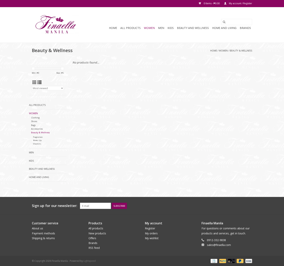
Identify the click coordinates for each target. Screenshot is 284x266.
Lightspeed (89, 261)
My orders (151, 233)
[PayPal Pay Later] (239, 261)
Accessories (37, 128)
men (161, 28)
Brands (245, 28)
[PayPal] (222, 261)
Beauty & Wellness (241, 50)
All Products (130, 28)
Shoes (34, 121)
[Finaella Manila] (55, 25)
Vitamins (37, 144)
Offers (92, 238)
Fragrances (38, 137)
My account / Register (240, 3)
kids (171, 28)
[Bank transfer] (248, 261)
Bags (33, 125)
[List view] (39, 82)
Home (113, 28)
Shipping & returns (43, 238)
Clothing (35, 117)
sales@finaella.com (219, 245)
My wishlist (152, 238)
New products (97, 233)
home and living (224, 28)
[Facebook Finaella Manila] (242, 206)
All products (95, 228)
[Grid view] (34, 82)
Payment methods (43, 233)
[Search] (224, 22)
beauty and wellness (193, 28)
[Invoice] (213, 261)
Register (150, 228)
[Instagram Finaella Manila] (249, 206)
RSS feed (94, 248)
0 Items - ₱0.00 (211, 3)
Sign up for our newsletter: (54, 206)
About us (37, 228)
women (149, 28)
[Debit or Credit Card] (231, 261)
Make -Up (37, 140)
